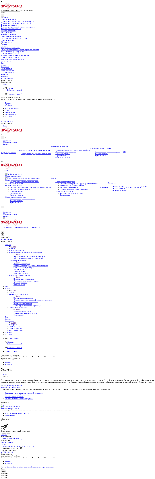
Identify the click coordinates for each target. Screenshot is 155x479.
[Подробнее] (1, 404)
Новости (4, 435)
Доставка (16, 467)
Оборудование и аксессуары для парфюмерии (29, 256)
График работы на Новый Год (11, 438)
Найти (3, 471)
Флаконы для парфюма (21, 264)
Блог (29, 467)
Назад (13, 247)
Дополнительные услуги (22, 311)
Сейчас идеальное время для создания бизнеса (17, 446)
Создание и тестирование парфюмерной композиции (24, 393)
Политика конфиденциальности (42, 467)
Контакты (23, 467)
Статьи (3, 444)
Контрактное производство (23, 298)
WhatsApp (8, 105)
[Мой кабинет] (2, 210)
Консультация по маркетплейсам (17, 413)
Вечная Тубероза (7, 442)
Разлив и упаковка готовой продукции (19, 399)
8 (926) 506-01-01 (7, 78)
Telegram (8, 103)
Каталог (12, 248)
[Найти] (2, 15)
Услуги (11, 292)
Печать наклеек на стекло (14, 397)
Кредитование (10, 415)
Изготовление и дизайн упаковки (17, 395)
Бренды (10, 467)
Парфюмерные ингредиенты (23, 279)
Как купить (13, 325)
